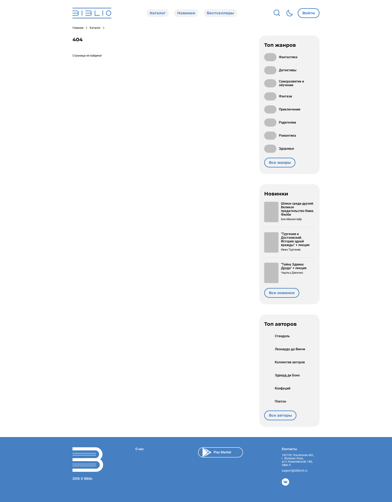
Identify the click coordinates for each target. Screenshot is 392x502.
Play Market (222, 452)
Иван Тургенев (291, 249)
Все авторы (280, 415)
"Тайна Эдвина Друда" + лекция (293, 266)
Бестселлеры (220, 13)
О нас (139, 449)
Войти (308, 13)
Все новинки (282, 293)
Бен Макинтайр (291, 219)
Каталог (158, 13)
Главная (78, 27)
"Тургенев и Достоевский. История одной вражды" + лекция (295, 239)
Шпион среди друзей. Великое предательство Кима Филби (297, 209)
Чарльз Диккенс (292, 272)
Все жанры (280, 162)
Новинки (186, 13)
